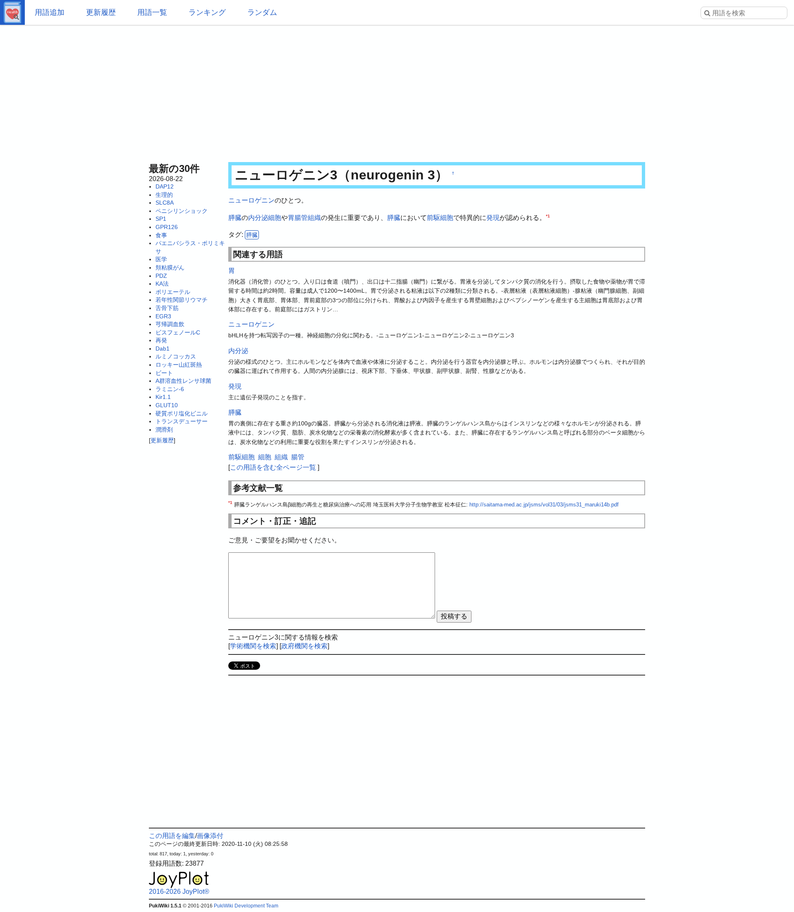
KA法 (162, 283)
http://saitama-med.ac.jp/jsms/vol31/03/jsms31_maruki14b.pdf (544, 504)
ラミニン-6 (169, 389)
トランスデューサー (181, 421)
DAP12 (164, 186)
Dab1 (162, 348)
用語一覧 (152, 12)
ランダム (262, 12)
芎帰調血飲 (169, 324)
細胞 (274, 217)
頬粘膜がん (169, 267)
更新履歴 (101, 12)
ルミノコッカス (175, 356)
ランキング (207, 12)
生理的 (164, 194)
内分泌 (258, 217)
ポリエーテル (172, 292)
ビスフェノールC (177, 332)
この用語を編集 (172, 835)
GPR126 (166, 227)
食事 (161, 235)
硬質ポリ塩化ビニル (181, 413)
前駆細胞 (440, 217)
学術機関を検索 (253, 645)
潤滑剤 (164, 429)
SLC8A (164, 202)
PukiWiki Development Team (246, 906)
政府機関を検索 (304, 645)
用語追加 (50, 12)
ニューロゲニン (251, 200)
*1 (548, 215)
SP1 (160, 218)
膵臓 (235, 217)
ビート (164, 373)
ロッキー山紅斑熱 (178, 364)
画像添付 (210, 835)
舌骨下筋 (167, 308)
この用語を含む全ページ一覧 (273, 467)
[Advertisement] (397, 91)
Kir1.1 (163, 397)
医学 (161, 259)
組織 (314, 217)
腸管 (301, 217)
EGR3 (163, 316)
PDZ (161, 275)
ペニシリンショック (181, 211)
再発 (161, 340)
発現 (493, 217)
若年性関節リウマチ (181, 299)
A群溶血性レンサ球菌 (183, 380)
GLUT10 (166, 405)
